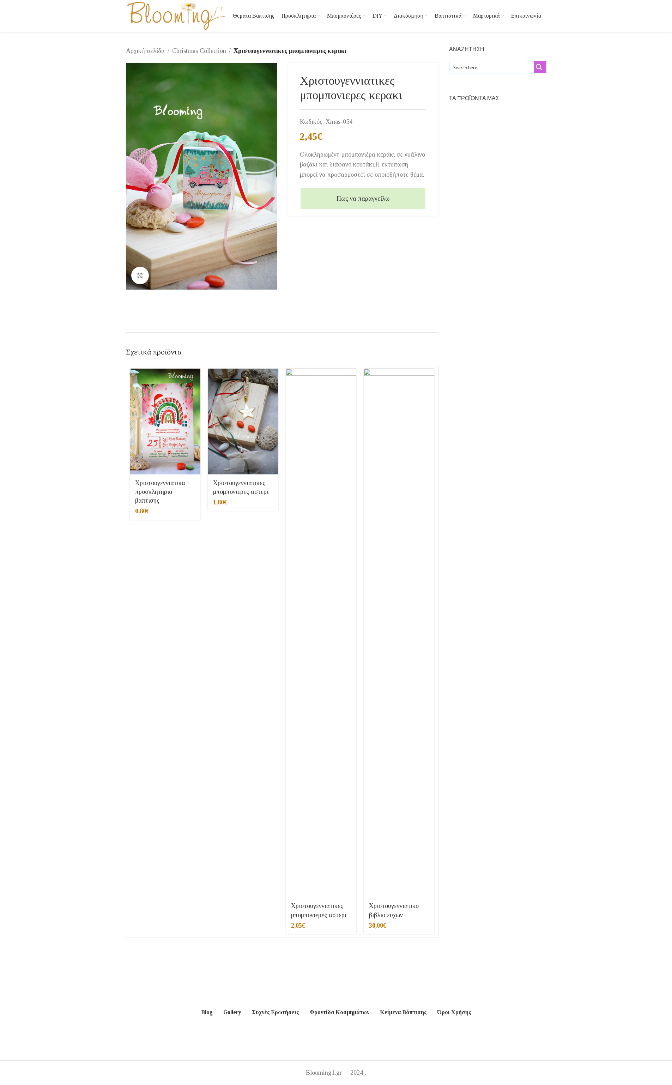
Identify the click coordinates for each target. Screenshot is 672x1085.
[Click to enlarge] (140, 275)
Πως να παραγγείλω (363, 198)
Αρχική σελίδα (145, 50)
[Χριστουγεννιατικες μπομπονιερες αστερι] (243, 421)
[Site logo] (176, 15)
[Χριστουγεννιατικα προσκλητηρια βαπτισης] (165, 421)
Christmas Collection (199, 50)
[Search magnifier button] (540, 67)
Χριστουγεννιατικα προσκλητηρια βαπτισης (160, 491)
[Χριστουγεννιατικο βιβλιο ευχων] (399, 633)
